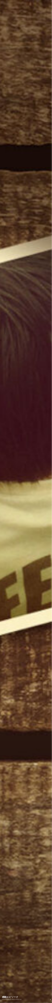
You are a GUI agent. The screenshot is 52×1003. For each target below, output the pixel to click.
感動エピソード (10, 997)
